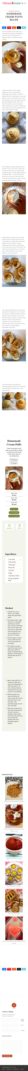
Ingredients (9, 528)
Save (10, 27)
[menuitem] (21, 3)
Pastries (16, 11)
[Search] (21, 3)
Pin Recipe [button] (14, 463)
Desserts (11, 11)
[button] (20, 559)
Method (20, 528)
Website (23, 1030)
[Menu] (25, 3)
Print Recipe (13, 460)
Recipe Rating (22, 1020)
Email (22, 1025)
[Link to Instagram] (25, 1067)
